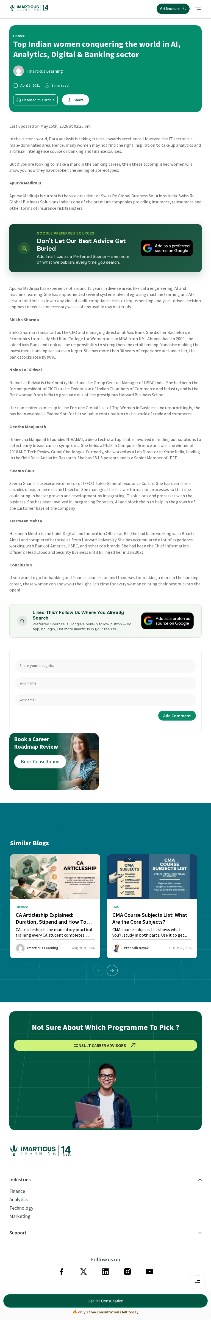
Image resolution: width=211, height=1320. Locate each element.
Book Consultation (40, 761)
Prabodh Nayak (136, 948)
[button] (112, 970)
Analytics (18, 1199)
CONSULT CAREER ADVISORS (99, 1045)
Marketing (19, 1216)
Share (79, 99)
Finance (17, 1191)
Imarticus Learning (45, 71)
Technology (21, 1208)
